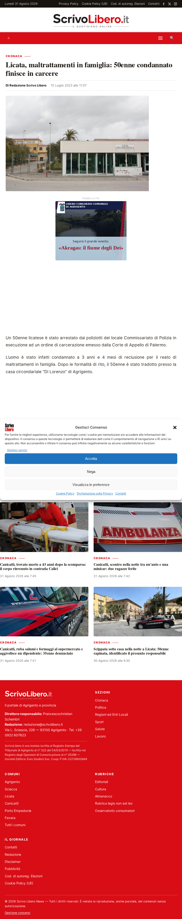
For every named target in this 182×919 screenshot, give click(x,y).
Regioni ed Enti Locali (111, 714)
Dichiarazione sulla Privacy (95, 493)
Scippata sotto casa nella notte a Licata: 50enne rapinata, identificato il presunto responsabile (131, 651)
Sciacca (11, 789)
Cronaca (14, 56)
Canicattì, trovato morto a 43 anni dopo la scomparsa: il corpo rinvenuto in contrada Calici (43, 566)
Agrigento (12, 782)
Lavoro (100, 736)
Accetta (91, 459)
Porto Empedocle (18, 811)
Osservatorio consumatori (115, 811)
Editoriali (101, 782)
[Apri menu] (160, 38)
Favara (10, 818)
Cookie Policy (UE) (95, 3)
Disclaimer (13, 862)
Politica (100, 707)
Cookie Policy (65, 493)
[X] (169, 4)
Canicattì (11, 803)
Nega (91, 472)
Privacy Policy (68, 3)
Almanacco (103, 796)
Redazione (13, 854)
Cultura (100, 789)
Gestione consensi (17, 912)
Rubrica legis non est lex (114, 803)
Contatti (120, 493)
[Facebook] (163, 4)
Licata (9, 796)
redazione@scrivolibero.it (43, 724)
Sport (99, 722)
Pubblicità (12, 869)
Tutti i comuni (15, 825)
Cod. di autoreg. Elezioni (128, 3)
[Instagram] (175, 4)
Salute (100, 729)
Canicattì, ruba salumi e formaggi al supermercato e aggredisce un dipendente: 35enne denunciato (41, 651)
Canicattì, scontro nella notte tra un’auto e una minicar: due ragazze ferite (131, 566)
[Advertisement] (91, 299)
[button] (175, 427)
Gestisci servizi (17, 450)
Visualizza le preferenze (91, 485)
